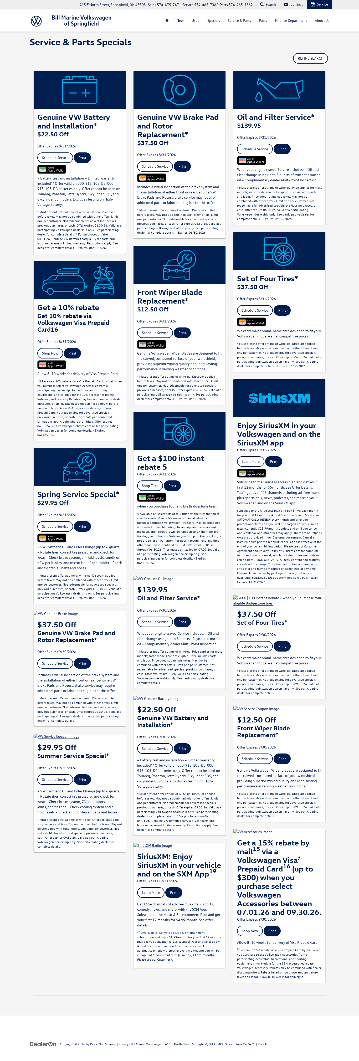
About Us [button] (322, 20)
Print (82, 157)
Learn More (151, 892)
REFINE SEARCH (310, 58)
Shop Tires (150, 485)
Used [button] (195, 20)
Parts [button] (263, 20)
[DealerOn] (43, 1043)
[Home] (167, 20)
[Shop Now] (80, 280)
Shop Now (50, 353)
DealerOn (96, 1044)
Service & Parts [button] (239, 20)
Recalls (262, 1044)
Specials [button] (213, 20)
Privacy (124, 1044)
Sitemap (110, 1044)
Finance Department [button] (291, 20)
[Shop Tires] (179, 431)
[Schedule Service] (80, 90)
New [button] (180, 20)
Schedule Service (55, 157)
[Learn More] (179, 845)
